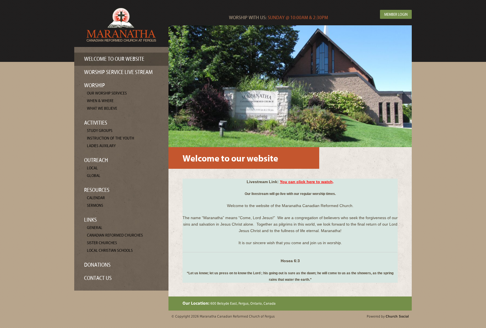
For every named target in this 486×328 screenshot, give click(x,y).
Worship (94, 85)
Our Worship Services (107, 93)
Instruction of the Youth (110, 138)
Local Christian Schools (110, 250)
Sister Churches (102, 243)
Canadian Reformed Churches (115, 235)
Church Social (397, 316)
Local (92, 168)
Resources (96, 190)
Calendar (96, 198)
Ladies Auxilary (101, 145)
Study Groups (99, 130)
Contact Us (98, 278)
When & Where (100, 100)
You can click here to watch (306, 181)
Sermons (95, 205)
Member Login (396, 14)
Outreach (96, 160)
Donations (97, 265)
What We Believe (102, 108)
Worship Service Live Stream (118, 72)
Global (93, 175)
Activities (95, 123)
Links (90, 220)
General (94, 227)
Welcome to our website (114, 59)
